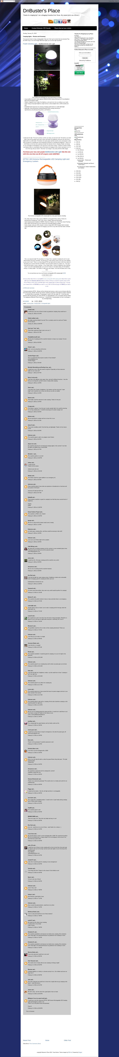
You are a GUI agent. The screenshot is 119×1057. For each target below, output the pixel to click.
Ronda (29, 651)
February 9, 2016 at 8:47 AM (34, 492)
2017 (77, 146)
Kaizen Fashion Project (34, 512)
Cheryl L (30, 347)
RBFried (70, 1052)
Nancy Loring (31, 377)
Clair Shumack (31, 960)
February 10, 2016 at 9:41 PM (35, 985)
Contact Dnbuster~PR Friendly (41, 28)
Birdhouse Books (32, 911)
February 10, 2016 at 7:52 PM (35, 937)
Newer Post (27, 1040)
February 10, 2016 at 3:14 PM (35, 744)
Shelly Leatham (32, 318)
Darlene (30, 416)
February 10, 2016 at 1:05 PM (35, 716)
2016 (77, 148)
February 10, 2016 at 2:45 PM (35, 735)
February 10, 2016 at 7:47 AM (35, 630)
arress (29, 558)
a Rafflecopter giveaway (28, 288)
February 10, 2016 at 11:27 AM (35, 694)
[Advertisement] (47, 1027)
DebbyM (30, 497)
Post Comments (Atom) (35, 1043)
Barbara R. (30, 597)
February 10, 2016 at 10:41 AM (35, 666)
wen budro (30, 797)
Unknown (30, 435)
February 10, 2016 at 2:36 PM (35, 725)
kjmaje (29, 520)
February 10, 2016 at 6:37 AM (35, 601)
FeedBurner (88, 60)
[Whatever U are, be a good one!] (36, 998)
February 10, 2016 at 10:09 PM (35, 1008)
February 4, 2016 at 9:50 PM (34, 342)
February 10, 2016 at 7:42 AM (35, 621)
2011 (77, 179)
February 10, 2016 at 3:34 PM (35, 752)
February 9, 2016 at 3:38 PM (34, 553)
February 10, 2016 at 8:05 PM (35, 956)
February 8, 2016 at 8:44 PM (34, 439)
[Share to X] (38, 301)
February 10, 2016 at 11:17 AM (35, 684)
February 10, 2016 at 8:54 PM (35, 964)
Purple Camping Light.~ (39, 44)
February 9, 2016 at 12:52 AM (35, 471)
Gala (29, 670)
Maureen (30, 969)
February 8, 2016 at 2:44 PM (34, 401)
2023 (77, 142)
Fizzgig (30, 406)
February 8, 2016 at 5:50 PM (34, 411)
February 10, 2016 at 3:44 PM (35, 764)
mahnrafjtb (30, 605)
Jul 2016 (79, 152)
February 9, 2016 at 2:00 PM (34, 541)
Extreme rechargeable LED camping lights (52, 278)
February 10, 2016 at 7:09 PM (35, 889)
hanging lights (37, 303)
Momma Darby (31, 952)
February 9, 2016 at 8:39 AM (34, 479)
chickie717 (30, 860)
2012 (77, 177)
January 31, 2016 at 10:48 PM (35, 323)
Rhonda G (30, 626)
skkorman (30, 484)
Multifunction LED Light (53, 152)
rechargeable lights (45, 303)
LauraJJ (30, 615)
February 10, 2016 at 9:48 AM (35, 638)
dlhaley (30, 475)
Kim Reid (30, 575)
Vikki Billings (31, 546)
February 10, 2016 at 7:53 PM (35, 947)
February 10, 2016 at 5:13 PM (35, 829)
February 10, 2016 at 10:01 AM (35, 657)
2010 (77, 181)
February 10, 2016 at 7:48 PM (35, 915)
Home (26, 28)
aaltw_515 (30, 845)
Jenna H (30, 425)
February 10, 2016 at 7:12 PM (35, 898)
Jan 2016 (79, 158)
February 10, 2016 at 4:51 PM (35, 803)
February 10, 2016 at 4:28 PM (35, 784)
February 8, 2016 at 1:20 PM (34, 383)
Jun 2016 (79, 154)
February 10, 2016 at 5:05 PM (35, 820)
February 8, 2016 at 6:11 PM (34, 420)
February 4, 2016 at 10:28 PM (35, 351)
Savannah (30, 588)
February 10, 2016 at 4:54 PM (35, 811)
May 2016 (79, 156)
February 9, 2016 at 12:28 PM (35, 507)
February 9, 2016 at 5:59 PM (34, 562)
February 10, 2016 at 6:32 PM (35, 863)
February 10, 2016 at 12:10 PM (35, 705)
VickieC (30, 309)
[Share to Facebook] (40, 301)
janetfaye (30, 721)
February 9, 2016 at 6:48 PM (34, 570)
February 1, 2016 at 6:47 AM (34, 332)
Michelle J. (30, 454)
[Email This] (35, 301)
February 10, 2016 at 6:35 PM (35, 872)
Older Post (67, 1040)
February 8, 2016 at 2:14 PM (34, 393)
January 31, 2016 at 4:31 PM (34, 313)
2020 (77, 144)
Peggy (29, 789)
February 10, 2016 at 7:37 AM (35, 611)
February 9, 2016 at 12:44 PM (35, 515)
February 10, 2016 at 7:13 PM (35, 907)
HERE (64, 273)
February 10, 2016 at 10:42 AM (35, 676)
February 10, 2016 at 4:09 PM (35, 774)
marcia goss (31, 729)
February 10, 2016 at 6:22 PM (35, 855)
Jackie (29, 989)
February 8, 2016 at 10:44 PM (35, 458)
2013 (77, 175)
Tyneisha (30, 868)
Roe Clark (30, 825)
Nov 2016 (79, 150)
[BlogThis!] (37, 301)
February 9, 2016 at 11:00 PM (35, 583)
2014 (77, 173)
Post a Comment (30, 1011)
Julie (29, 979)
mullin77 (30, 920)
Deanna (30, 397)
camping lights (30, 303)
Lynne (29, 689)
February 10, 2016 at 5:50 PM (35, 840)
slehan (29, 462)
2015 (77, 171)
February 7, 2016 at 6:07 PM (34, 372)
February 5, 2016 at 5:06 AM (34, 362)
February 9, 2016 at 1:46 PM (34, 533)
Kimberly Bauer (32, 748)
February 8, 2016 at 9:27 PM (34, 449)
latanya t (30, 894)
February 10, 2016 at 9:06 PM (35, 975)
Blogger (80, 1052)
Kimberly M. (31, 932)
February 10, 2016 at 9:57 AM (35, 647)
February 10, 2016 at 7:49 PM (35, 927)
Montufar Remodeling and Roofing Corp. (38, 367)
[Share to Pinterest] (41, 301)
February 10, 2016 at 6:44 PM (35, 881)
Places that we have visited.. (63, 28)
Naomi (29, 877)
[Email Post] (32, 301)
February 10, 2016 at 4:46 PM (35, 793)
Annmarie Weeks (32, 643)
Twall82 (30, 807)
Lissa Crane (31, 833)
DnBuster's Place (41, 10)
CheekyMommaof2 (32, 337)
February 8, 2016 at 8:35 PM (34, 430)
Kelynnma (30, 529)
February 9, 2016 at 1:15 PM (34, 524)
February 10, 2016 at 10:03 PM (35, 993)
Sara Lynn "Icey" (32, 328)
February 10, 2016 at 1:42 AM (35, 592)
